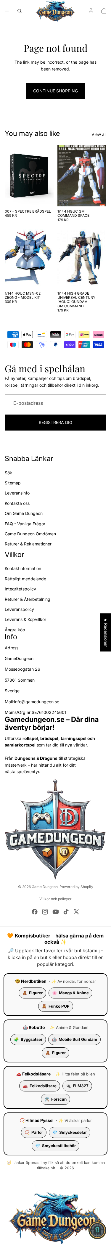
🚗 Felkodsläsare (33, 1073)
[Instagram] (45, 911)
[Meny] (7, 11)
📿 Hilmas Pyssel (37, 1120)
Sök (8, 472)
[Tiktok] (66, 911)
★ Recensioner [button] (105, 632)
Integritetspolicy (20, 588)
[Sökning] (19, 10)
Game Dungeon (45, 886)
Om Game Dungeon (24, 513)
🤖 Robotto (34, 1027)
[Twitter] (76, 911)
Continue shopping (55, 90)
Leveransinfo (17, 492)
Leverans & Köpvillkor (25, 619)
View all (98, 134)
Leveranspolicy (19, 609)
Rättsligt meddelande (25, 578)
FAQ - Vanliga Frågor (25, 523)
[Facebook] (34, 911)
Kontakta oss (17, 503)
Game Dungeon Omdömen (30, 533)
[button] (97, 1230)
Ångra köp (15, 629)
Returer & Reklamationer (28, 543)
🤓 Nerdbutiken (30, 981)
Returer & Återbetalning (27, 598)
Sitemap (13, 482)
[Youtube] (55, 911)
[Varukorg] (103, 10)
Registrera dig (55, 422)
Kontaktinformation (23, 568)
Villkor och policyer (55, 899)
